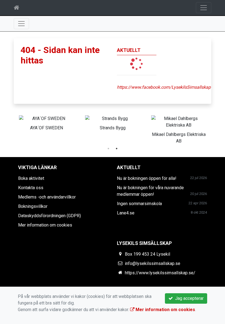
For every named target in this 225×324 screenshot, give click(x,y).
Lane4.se (125, 213)
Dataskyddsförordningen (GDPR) (49, 215)
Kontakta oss (30, 187)
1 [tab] (108, 148)
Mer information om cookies (45, 225)
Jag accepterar (188, 298)
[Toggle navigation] (203, 7)
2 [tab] (116, 148)
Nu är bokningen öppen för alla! (146, 178)
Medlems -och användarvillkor (47, 197)
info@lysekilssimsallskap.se (152, 263)
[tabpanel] (46, 122)
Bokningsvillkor (32, 206)
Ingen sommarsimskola (139, 203)
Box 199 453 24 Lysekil (147, 254)
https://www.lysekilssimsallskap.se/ (160, 272)
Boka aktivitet (31, 178)
